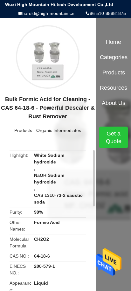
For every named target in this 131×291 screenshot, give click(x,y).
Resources (113, 88)
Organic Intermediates (58, 130)
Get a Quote (113, 137)
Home (113, 42)
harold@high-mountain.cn (48, 13)
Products (23, 130)
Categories (114, 57)
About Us (113, 103)
